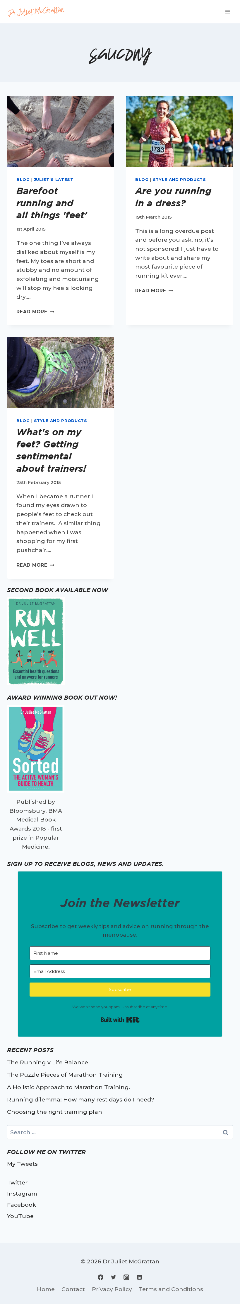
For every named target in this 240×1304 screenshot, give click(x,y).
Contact (73, 1289)
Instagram (22, 1193)
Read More (35, 311)
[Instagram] (126, 1277)
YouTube (20, 1216)
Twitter (17, 1182)
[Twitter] (113, 1277)
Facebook (21, 1204)
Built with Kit (120, 1019)
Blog (23, 179)
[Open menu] (227, 11)
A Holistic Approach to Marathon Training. (68, 1087)
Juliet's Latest (53, 179)
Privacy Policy (112, 1289)
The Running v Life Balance (47, 1062)
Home (46, 1289)
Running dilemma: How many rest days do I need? (80, 1099)
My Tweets (22, 1163)
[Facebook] (100, 1277)
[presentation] (60, 131)
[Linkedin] (139, 1277)
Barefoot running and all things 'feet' (51, 202)
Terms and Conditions (171, 1289)
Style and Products (179, 179)
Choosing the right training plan (54, 1111)
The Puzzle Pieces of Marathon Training (65, 1074)
